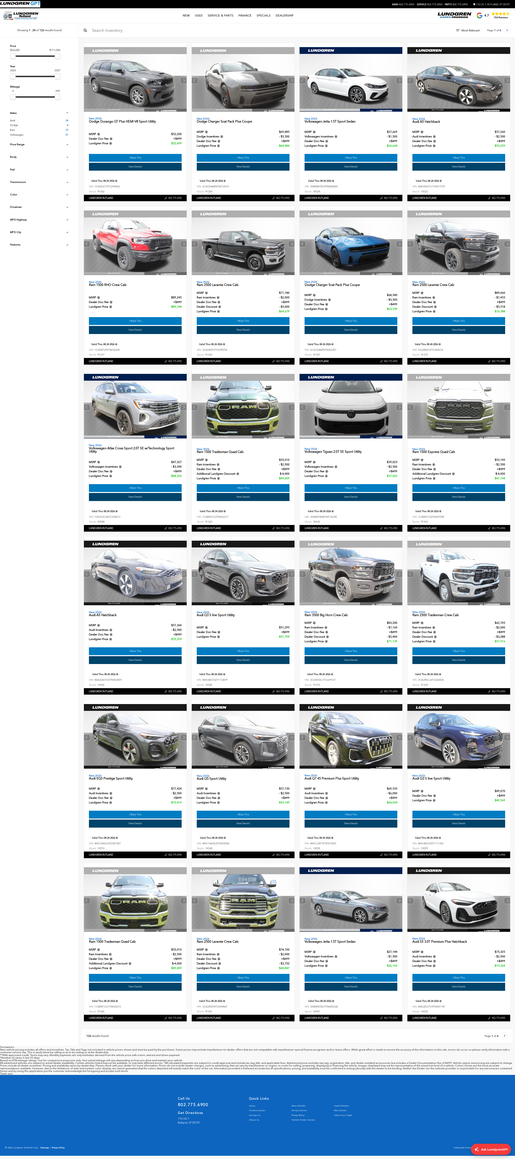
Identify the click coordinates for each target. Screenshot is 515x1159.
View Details (135, 166)
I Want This (135, 157)
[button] (183, 80)
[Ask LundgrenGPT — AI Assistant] (20, 4)
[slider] (13, 56)
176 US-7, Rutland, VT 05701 (492, 4)
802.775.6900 (403, 4)
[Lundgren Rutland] (21, 16)
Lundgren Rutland (101, 198)
